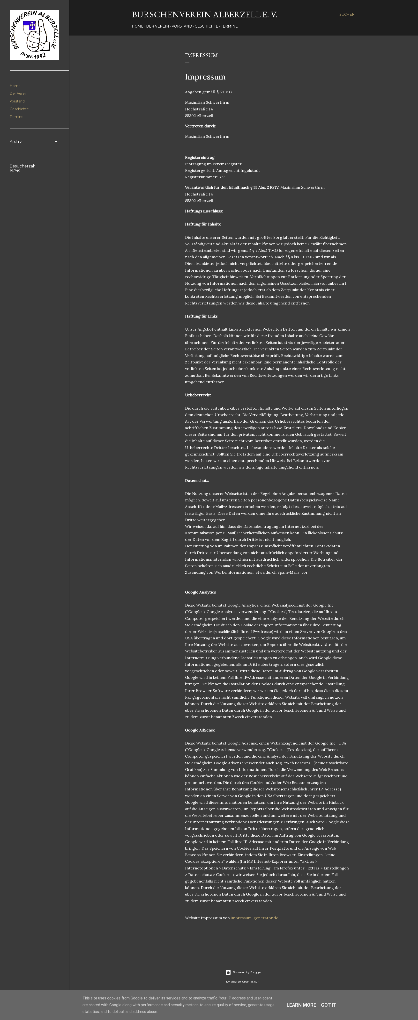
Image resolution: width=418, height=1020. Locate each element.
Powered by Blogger (247, 972)
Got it (328, 1005)
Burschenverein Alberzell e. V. (204, 14)
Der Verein (157, 26)
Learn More (301, 1005)
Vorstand (182, 26)
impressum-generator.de (254, 917)
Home (137, 26)
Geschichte (206, 26)
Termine (229, 26)
